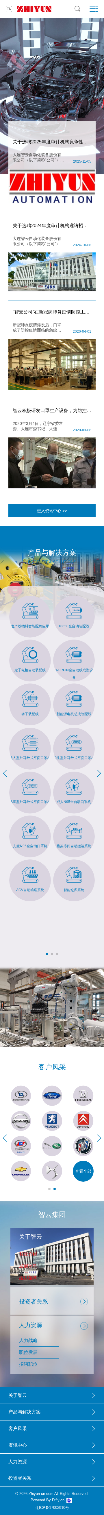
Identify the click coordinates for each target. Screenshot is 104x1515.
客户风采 (17, 1428)
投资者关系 (33, 1301)
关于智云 (17, 1395)
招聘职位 (28, 1364)
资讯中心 (17, 1445)
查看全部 (83, 1171)
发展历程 (28, 1265)
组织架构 (28, 1277)
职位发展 (28, 1352)
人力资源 (17, 1461)
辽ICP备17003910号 (52, 1507)
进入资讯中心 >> (52, 510)
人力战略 (28, 1340)
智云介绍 (28, 1253)
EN (9, 9)
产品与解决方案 (24, 1411)
